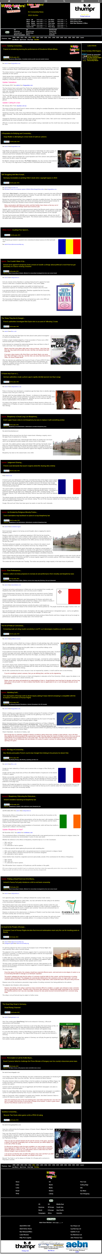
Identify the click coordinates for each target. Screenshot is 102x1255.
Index (28, 23)
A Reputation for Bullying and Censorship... (17, 133)
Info (32, 27)
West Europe (30, 31)
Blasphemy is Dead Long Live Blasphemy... (22, 416)
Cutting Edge (84, 1185)
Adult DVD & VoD (75, 19)
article (6, 63)
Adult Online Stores (76, 21)
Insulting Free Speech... (20, 230)
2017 (50, 37)
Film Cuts (51, 25)
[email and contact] (46, 1)
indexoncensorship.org (17, 941)
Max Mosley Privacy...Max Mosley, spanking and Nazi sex (23, 759)
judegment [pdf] (9, 943)
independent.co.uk (16, 386)
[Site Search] (64, 1)
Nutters (51, 1190)
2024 (78, 37)
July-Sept (30, 39)
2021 (66, 37)
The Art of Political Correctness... (12, 626)
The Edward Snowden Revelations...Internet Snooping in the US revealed (28, 704)
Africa (28, 34)
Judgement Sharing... (15, 462)
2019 (58, 37)
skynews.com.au (21, 106)
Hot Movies (51, 1250)
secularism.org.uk (16, 526)
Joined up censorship (94, 54)
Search (28, 27)
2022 (70, 37)
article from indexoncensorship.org (14, 244)
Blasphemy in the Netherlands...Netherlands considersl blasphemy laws (27, 426)
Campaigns (41, 1213)
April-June (23, 39)
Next (9, 38)
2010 (22, 37)
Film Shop (51, 27)
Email (17, 1190)
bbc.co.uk (13, 331)
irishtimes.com (28, 832)
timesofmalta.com (16, 585)
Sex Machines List (76, 1234)
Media (33, 23)
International (18, 33)
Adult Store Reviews (45, 1222)
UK (32, 19)
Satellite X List (75, 1232)
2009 (18, 37)
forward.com (14, 187)
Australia (52, 34)
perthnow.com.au (15, 638)
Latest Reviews (24, 1234)
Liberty (33, 25)
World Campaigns (19, 34)
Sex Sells (51, 21)
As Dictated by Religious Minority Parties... (22, 512)
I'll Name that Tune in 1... (10, 373)
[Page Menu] (82, 1)
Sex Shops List (75, 1226)
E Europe (51, 1210)
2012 (30, 37)
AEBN (77, 1252)
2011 (26, 37)
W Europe (51, 1207)
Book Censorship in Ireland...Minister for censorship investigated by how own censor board (33, 273)
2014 (38, 37)
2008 (14, 37)
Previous (5, 38)
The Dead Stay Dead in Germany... (14, 1004)
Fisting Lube (25, 1251)
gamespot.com (15, 1017)
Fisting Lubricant (85, 16)
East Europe (53, 29)
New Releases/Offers (26, 1232)
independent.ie (15, 277)
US (15, 29)
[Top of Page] (99, 1)
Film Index (51, 23)
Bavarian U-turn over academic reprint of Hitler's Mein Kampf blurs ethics (25, 189)
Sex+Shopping (84, 1193)
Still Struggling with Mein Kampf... (13, 174)
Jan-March (15, 39)
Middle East (29, 33)
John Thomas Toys (76, 1237)
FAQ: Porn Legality (25, 1237)
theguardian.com (15, 63)
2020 (62, 37)
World (33, 21)
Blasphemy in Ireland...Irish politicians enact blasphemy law (25, 806)
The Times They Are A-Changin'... (13, 318)
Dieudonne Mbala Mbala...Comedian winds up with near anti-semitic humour (29, 59)
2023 (74, 37)
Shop (17, 1193)
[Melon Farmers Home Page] (9, 1)
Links (28, 25)
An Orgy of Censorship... (15, 749)
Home (28, 19)
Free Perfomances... (14, 570)
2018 (54, 37)
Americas (17, 31)
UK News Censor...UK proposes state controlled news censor (25, 1068)
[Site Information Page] (27, 1)
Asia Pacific (52, 33)
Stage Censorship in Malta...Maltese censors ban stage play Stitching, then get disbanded (32, 580)
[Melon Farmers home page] (51, 1179)
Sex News (51, 19)
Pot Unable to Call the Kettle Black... (20, 1058)
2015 (42, 37)
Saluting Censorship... (15, 46)
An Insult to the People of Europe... (13, 927)
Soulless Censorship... (10, 1112)
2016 (46, 37)
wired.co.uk (9, 475)
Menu (28, 21)
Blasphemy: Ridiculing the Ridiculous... (22, 796)
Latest (82, 37)
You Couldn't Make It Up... (16, 261)
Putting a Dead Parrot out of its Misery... (21, 879)
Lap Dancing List (76, 1229)
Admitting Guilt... (13, 692)
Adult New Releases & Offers (79, 23)
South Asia (52, 31)
